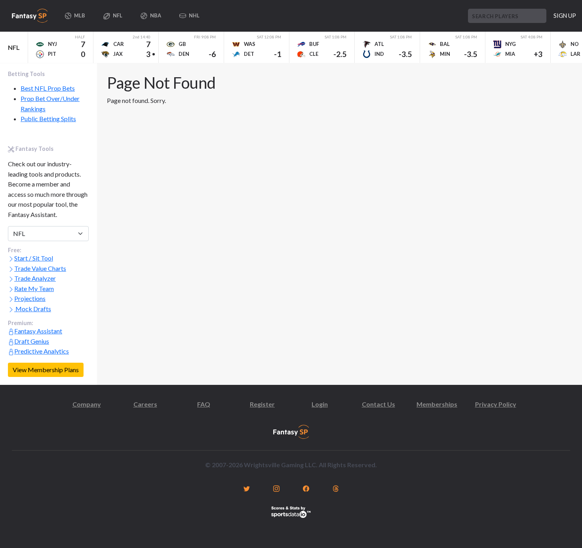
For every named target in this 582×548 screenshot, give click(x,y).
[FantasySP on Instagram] (276, 488)
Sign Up (564, 15)
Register (262, 404)
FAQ (203, 404)
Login (320, 404)
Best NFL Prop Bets (48, 88)
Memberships (437, 404)
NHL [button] (194, 15)
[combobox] (507, 16)
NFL (14, 47)
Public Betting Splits (48, 118)
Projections (30, 298)
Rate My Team (34, 288)
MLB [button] (79, 15)
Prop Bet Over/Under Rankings (50, 103)
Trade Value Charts (40, 268)
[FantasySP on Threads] (335, 488)
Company (86, 404)
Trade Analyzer (35, 278)
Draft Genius (31, 341)
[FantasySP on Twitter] (246, 488)
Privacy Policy (495, 404)
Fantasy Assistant (38, 331)
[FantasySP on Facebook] (306, 488)
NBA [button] (155, 15)
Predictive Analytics (41, 351)
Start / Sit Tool (33, 258)
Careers (145, 404)
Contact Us (378, 404)
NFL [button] (117, 15)
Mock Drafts (32, 308)
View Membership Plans (46, 369)
